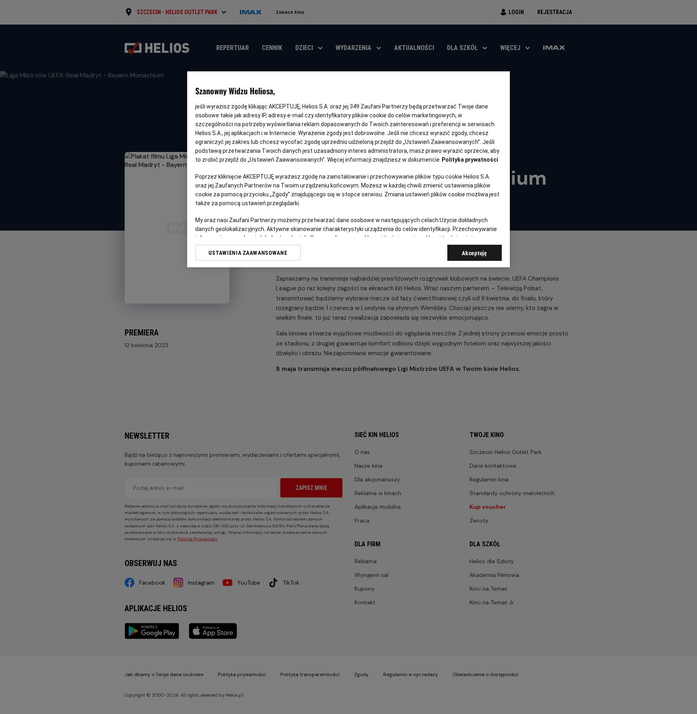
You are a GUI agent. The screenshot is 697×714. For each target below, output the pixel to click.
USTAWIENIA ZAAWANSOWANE (248, 253)
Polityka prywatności (470, 159)
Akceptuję (474, 253)
